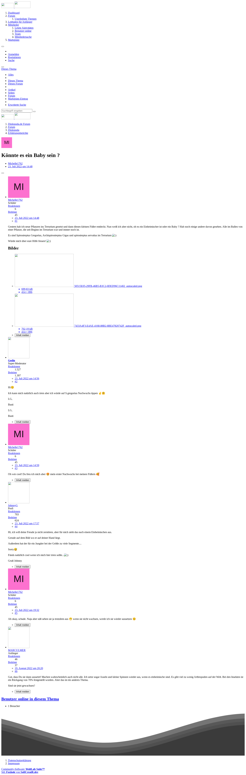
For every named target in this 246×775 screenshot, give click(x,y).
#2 (16, 381)
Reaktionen (14, 205)
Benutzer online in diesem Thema (30, 699)
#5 (16, 613)
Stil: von (19, 772)
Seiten (11, 92)
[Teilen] (2, 173)
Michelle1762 (15, 163)
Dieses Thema (15, 80)
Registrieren (14, 57)
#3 (16, 468)
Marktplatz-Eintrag (18, 98)
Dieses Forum (15, 83)
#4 (16, 526)
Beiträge (12, 212)
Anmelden (13, 54)
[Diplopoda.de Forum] (15, 7)
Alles (11, 74)
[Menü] (2, 46)
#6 (16, 671)
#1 (16, 221)
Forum (11, 95)
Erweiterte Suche (17, 104)
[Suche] (2, 66)
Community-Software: (23, 769)
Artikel (11, 89)
